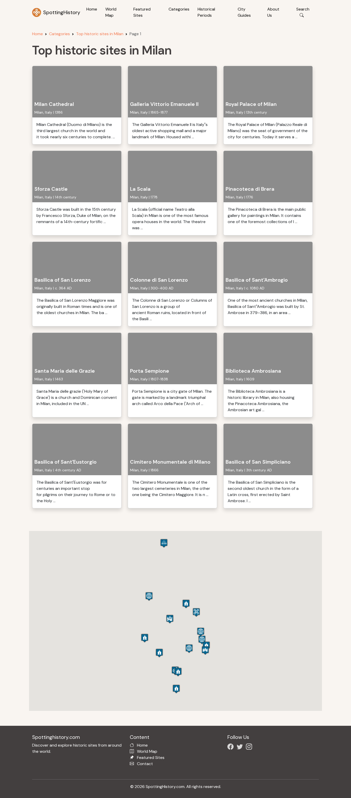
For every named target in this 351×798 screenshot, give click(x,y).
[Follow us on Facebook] (231, 747)
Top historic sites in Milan (99, 33)
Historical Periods (206, 12)
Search (302, 9)
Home (91, 9)
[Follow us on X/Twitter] (241, 747)
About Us (273, 12)
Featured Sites (142, 12)
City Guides (244, 12)
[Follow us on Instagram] (250, 747)
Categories (179, 9)
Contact (145, 763)
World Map (110, 12)
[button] (170, 619)
